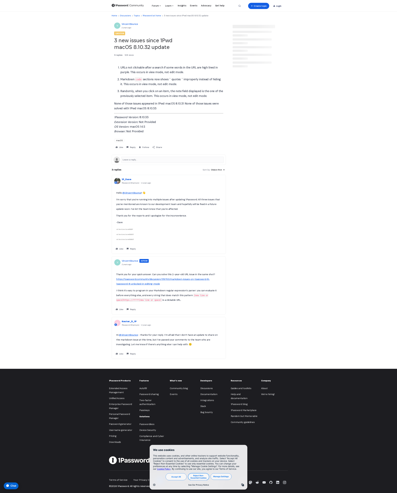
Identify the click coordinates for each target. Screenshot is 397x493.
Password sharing (149, 394)
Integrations (207, 400)
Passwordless (146, 424)
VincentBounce (130, 24)
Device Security (147, 430)
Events (193, 5)
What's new (176, 380)
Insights (182, 5)
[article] (168, 214)
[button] (258, 6)
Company (266, 380)
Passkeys (144, 410)
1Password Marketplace (243, 410)
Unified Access (117, 398)
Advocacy (206, 5)
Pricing (112, 436)
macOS (119, 140)
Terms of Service (118, 480)
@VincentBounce (131, 192)
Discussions (125, 15)
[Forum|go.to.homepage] (128, 6)
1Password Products (120, 380)
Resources (236, 380)
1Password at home (152, 15)
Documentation (208, 394)
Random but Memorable (244, 416)
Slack (203, 406)
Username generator (120, 430)
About (264, 388)
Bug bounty (206, 412)
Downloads (115, 442)
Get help (219, 5)
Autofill (143, 388)
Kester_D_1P (129, 321)
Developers (206, 380)
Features (144, 380)
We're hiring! (268, 394)
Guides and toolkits (241, 388)
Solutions (144, 416)
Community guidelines (243, 422)
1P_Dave (126, 179)
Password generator (120, 424)
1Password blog (239, 404)
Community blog (179, 388)
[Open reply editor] (169, 160)
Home (114, 15)
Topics (137, 15)
